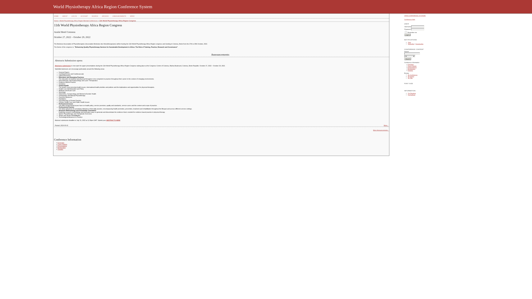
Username (407, 26)
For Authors (411, 95)
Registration (411, 69)
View (409, 42)
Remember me (412, 32)
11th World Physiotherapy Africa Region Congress (117, 21)
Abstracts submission (63, 66)
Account (84, 16)
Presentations (412, 67)
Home (56, 16)
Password (407, 29)
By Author (411, 76)
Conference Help (409, 19)
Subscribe (411, 44)
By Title (410, 78)
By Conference (412, 75)
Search (95, 16)
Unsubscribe (419, 44)
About (65, 16)
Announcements (119, 16)
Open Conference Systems (415, 15)
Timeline (410, 70)
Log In (74, 16)
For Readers (412, 93)
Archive (105, 16)
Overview (411, 64)
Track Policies (412, 66)
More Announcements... (381, 130)
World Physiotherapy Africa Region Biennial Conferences (79, 21)
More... (386, 125)
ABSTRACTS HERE (113, 120)
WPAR (132, 16)
